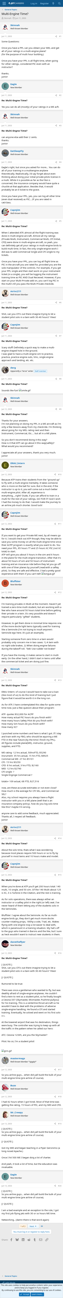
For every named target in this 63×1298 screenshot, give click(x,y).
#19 (59, 1123)
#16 (59, 953)
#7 (60, 336)
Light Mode (9, 1282)
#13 (59, 680)
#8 (60, 379)
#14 (59, 838)
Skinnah (7, 18)
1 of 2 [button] (22, 1226)
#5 (60, 221)
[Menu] (4, 3)
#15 (59, 875)
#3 (60, 125)
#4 (60, 162)
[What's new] (53, 3)
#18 (59, 1096)
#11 (59, 524)
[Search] (59, 3)
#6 (60, 302)
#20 (59, 1186)
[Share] (56, 36)
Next (32, 1226)
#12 (59, 592)
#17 (59, 1069)
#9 (60, 409)
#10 (59, 474)
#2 (60, 95)
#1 (60, 36)
